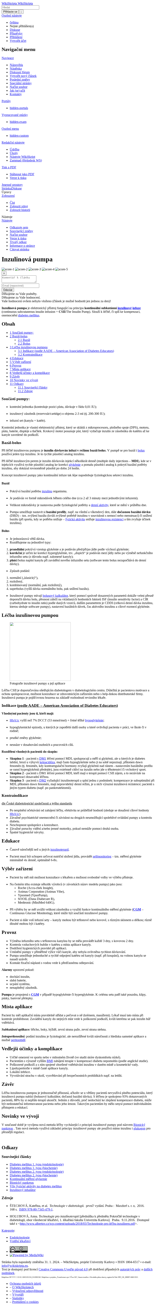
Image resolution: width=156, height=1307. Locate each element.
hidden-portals (19, 108)
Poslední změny (20, 79)
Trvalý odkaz (18, 242)
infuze (136, 308)
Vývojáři (18, 1294)
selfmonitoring (102, 856)
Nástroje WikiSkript (22, 156)
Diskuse (15, 29)
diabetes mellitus (28, 315)
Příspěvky (16, 33)
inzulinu (47, 491)
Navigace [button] (8, 58)
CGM (137, 909)
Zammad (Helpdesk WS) (26, 160)
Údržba (14, 149)
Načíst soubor (18, 87)
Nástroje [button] (7, 217)
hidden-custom (19, 135)
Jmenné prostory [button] (12, 184)
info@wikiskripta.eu (15, 1265)
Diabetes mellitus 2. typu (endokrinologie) (37, 1171)
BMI (50, 1061)
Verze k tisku (18, 178)
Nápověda (16, 65)
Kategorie (8, 1230)
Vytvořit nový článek (23, 76)
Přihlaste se (10, 11)
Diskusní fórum (20, 72)
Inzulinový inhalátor (23, 1190)
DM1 (42, 758)
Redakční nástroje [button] (13, 142)
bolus (141, 450)
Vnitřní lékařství (20, 1241)
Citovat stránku (19, 249)
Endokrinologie (20, 1237)
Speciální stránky (21, 83)
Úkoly (14, 153)
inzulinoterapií (59, 849)
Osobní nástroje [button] (12, 15)
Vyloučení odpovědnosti (27, 1291)
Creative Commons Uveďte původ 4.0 (63, 1269)
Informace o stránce (22, 245)
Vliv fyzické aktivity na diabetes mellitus (36, 1186)
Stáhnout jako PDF (22, 174)
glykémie (75, 464)
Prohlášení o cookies (25, 1302)
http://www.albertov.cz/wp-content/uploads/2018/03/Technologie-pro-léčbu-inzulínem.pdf (77, 1223)
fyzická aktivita (75, 519)
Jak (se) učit (17, 90)
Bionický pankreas (22, 1182)
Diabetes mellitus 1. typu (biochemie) (33, 1168)
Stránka (6, 188)
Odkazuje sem (19, 227)
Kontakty (16, 94)
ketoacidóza (47, 762)
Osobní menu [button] (10, 128)
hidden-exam (18, 121)
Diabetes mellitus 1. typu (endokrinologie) (37, 1164)
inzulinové (125, 308)
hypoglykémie (94, 720)
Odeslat (7, 289)
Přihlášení (16, 37)
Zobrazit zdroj (19, 206)
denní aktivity (99, 505)
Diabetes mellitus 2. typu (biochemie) (33, 1175)
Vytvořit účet (18, 40)
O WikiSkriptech (23, 1287)
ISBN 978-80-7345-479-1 (36, 1209)
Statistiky (18, 1298)
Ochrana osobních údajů (25, 1283)
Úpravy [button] (6, 192)
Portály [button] (6, 101)
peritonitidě (18, 1040)
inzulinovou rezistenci (109, 519)
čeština (14, 22)
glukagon (139, 1128)
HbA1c (14, 720)
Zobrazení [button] (8, 195)
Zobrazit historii (20, 210)
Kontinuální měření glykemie (28, 1179)
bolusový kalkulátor (55, 595)
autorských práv (130, 1269)
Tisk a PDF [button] (9, 167)
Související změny (21, 231)
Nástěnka (16, 68)
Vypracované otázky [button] (15, 115)
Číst (12, 202)
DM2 (42, 780)
